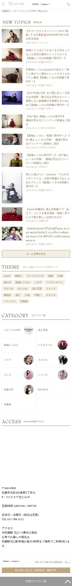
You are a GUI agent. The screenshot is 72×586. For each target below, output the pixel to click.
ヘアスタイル (45, 345)
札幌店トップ (9, 11)
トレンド (51, 288)
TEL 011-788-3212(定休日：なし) (52, 562)
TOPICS (48, 62)
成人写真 (37, 288)
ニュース (44, 42)
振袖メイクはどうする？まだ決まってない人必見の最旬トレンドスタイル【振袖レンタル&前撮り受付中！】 (48, 54)
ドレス (7, 374)
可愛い (38, 295)
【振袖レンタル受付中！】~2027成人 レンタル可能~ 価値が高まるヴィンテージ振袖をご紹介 (47, 158)
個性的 (7, 295)
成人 (18, 295)
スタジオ (8, 288)
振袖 (50, 275)
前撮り (18, 275)
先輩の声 (44, 220)
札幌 (41, 62)
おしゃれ (23, 288)
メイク (7, 359)
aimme (7, 275)
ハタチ (38, 282)
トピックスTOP (27, 11)
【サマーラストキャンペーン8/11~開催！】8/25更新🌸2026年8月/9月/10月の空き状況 (47, 34)
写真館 (24, 301)
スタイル (51, 295)
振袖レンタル (23, 282)
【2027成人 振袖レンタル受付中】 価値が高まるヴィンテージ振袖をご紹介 (48, 120)
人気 (27, 295)
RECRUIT (43, 389)
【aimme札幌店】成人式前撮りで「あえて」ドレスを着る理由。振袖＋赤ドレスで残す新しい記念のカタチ (48, 213)
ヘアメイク (10, 301)
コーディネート (54, 282)
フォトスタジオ (35, 275)
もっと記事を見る (36, 253)
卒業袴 (7, 404)
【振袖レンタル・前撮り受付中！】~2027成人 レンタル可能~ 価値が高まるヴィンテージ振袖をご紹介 (48, 139)
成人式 (7, 282)
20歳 (60, 275)
